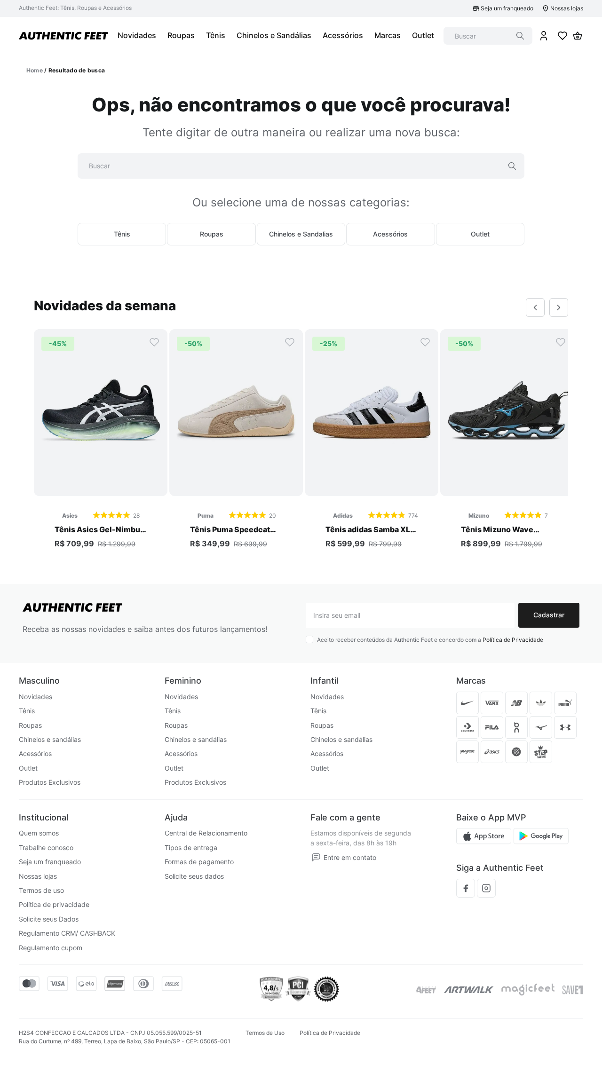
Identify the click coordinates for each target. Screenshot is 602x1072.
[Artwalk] (469, 989)
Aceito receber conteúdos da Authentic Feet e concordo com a (430, 639)
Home (34, 70)
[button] (101, 486)
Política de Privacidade (513, 639)
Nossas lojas (566, 8)
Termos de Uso (265, 1032)
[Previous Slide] (535, 307)
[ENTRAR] (543, 35)
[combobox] (488, 36)
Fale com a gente (345, 817)
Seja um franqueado (507, 8)
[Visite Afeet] (426, 989)
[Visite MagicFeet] (527, 990)
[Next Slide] (558, 307)
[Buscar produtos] (520, 35)
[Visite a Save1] (572, 989)
